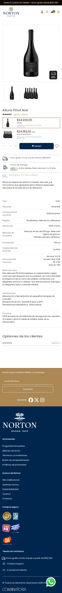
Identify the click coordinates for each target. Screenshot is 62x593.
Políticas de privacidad (14, 464)
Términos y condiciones (14, 455)
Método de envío (11, 450)
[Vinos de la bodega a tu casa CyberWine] (6, 528)
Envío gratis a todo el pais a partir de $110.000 (29, 558)
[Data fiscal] (15, 515)
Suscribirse (28, 389)
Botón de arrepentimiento (15, 460)
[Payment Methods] (7, 515)
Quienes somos (10, 484)
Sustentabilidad (10, 489)
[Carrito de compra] (52, 12)
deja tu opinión (21, 114)
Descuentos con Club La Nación (23, 175)
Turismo (6, 493)
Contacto (7, 498)
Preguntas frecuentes (13, 446)
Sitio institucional (10, 479)
